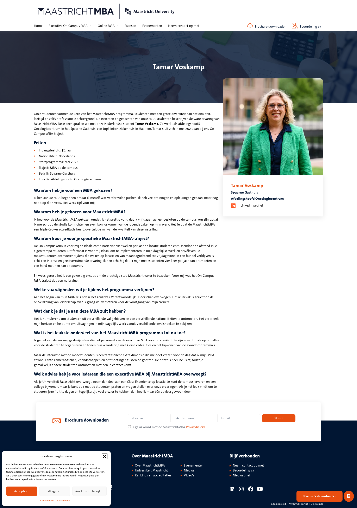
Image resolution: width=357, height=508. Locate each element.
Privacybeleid (63, 500)
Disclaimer (317, 503)
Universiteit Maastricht (151, 470)
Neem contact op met (183, 26)
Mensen (130, 26)
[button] (104, 456)
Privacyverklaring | (299, 503)
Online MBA (106, 26)
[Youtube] (260, 488)
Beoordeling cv (310, 26)
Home (38, 26)
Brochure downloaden (270, 26)
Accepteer (21, 491)
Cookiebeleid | (279, 503)
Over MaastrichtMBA (150, 465)
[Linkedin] (232, 488)
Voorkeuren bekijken (90, 491)
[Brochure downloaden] (249, 25)
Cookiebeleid (47, 500)
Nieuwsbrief (241, 475)
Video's (189, 475)
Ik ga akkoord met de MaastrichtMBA (168, 427)
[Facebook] (250, 488)
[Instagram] (241, 488)
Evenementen (152, 26)
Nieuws (189, 470)
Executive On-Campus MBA (68, 26)
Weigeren (55, 491)
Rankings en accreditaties (153, 475)
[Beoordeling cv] (295, 25)
